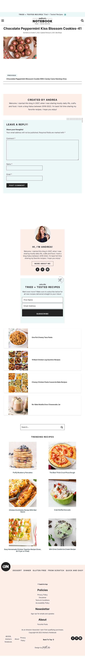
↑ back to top (42, 584)
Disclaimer (42, 597)
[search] (82, 20)
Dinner (27, 570)
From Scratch (56, 570)
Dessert (17, 570)
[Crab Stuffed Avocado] (62, 506)
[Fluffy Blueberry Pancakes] (23, 468)
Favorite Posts (42, 624)
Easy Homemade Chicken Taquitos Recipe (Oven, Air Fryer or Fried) (22, 550)
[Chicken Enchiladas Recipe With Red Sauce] (23, 506)
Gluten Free (39, 570)
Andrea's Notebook (42, 20)
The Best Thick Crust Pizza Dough (62, 472)
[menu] (2, 20)
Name (9, 164)
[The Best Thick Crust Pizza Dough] (62, 468)
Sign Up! (34, 614)
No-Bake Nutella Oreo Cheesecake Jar (46, 404)
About (17, 639)
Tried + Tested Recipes (41, 14)
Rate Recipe (59, 32)
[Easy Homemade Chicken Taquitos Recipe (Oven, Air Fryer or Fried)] (23, 545)
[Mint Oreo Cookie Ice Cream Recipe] (62, 545)
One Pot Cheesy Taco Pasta (42, 337)
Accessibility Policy (42, 603)
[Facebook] (37, 269)
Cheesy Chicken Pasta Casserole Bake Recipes (49, 382)
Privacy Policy (42, 595)
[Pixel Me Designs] (46, 647)
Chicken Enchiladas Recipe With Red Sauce (22, 511)
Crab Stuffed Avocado (62, 510)
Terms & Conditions (42, 600)
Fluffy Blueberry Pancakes (23, 472)
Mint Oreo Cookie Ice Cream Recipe (62, 549)
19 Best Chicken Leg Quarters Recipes (46, 360)
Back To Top (47, 640)
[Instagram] (47, 269)
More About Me (43, 263)
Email (9, 174)
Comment (10, 138)
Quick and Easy (74, 570)
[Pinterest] (42, 269)
